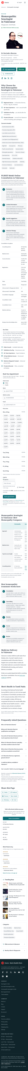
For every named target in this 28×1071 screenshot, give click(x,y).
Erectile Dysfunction (8, 934)
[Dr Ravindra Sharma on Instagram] (11, 78)
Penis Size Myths (8, 928)
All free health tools (5, 1050)
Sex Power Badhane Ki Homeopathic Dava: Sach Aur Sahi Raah (17, 910)
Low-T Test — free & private (7, 1042)
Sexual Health (19, 931)
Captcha (5, 477)
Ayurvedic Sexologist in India (7, 986)
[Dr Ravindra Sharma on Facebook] (2, 78)
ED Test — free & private (6, 1036)
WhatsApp (21, 69)
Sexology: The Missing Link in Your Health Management (17, 896)
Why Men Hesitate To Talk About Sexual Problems (16, 915)
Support (3, 1009)
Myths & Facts (17, 928)
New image (21, 487)
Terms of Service (18, 500)
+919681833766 (9, 74)
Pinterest (6, 796)
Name (4, 388)
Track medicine (4, 994)
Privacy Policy (6, 502)
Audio (6, 385)
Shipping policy (4, 1027)
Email (4, 402)
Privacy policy (4, 1022)
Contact (3, 1007)
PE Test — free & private (6, 1039)
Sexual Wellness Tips (9, 931)
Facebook (14, 792)
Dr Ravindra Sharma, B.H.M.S (18, 773)
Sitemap (3, 1029)
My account (4, 1012)
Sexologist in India (5, 984)
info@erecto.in (7, 1063)
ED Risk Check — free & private (8, 1044)
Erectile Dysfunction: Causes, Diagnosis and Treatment (15, 890)
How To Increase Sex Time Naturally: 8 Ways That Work (15, 903)
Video (6, 383)
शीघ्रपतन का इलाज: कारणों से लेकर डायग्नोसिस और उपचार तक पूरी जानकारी (16, 884)
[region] (14, 284)
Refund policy (4, 1024)
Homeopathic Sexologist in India (8, 989)
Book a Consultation (14, 818)
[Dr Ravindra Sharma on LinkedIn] (5, 78)
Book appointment (10, 69)
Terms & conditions (5, 1019)
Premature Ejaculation (9, 937)
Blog (2, 1004)
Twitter (6, 792)
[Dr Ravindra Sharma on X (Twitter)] (8, 78)
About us (3, 1001)
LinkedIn (15, 796)
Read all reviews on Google (9, 873)
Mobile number (6, 395)
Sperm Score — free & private (8, 1047)
